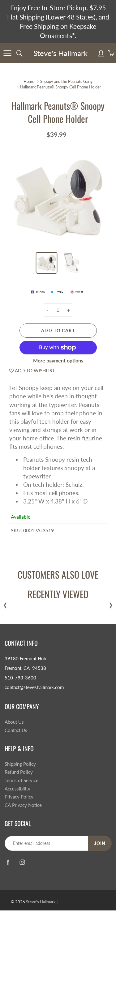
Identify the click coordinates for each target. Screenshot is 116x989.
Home (29, 81)
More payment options (58, 360)
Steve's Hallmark (60, 53)
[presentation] (5, 604)
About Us (14, 722)
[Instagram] (22, 862)
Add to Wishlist (34, 370)
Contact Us (16, 730)
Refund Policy (19, 772)
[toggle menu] (7, 53)
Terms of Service (21, 780)
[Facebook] (7, 862)
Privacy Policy (19, 796)
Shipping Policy (20, 764)
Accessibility (17, 788)
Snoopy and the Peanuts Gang (66, 81)
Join (99, 843)
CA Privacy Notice (23, 805)
